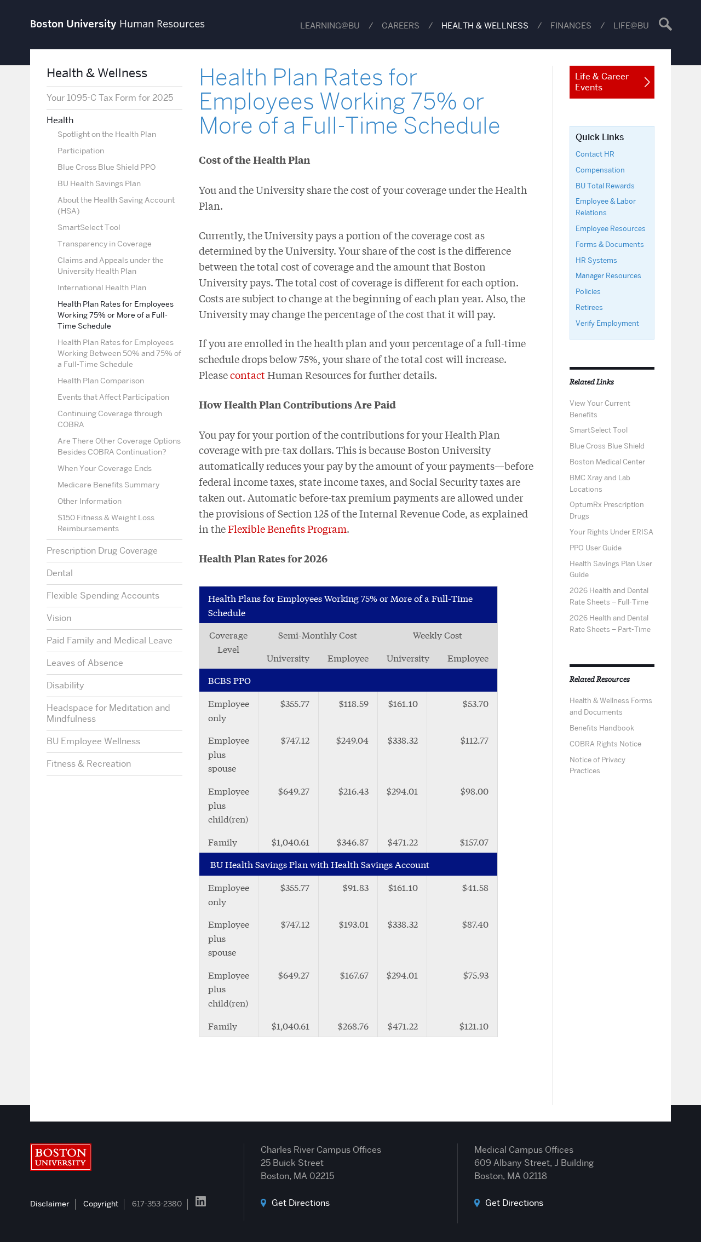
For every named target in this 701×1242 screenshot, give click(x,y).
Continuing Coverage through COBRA (110, 419)
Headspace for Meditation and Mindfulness (108, 713)
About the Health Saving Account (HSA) (116, 205)
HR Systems (596, 260)
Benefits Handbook (602, 728)
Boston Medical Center (607, 462)
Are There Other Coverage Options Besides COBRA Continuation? (119, 446)
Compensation (600, 170)
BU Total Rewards (605, 186)
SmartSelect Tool (89, 227)
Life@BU (631, 25)
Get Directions (301, 1203)
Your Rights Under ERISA (611, 532)
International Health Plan (102, 287)
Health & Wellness (484, 25)
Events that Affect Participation (113, 397)
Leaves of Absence (85, 663)
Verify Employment (607, 323)
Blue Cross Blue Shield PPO (107, 167)
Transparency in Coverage (105, 244)
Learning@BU (330, 25)
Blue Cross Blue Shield (607, 446)
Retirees (589, 307)
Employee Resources (611, 228)
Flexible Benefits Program (287, 528)
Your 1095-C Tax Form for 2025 (110, 98)
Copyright (100, 1204)
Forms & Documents (610, 244)
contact (247, 374)
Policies (588, 291)
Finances (570, 25)
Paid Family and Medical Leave (110, 640)
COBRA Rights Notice (605, 744)
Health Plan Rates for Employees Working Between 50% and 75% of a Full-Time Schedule (119, 353)
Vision (59, 618)
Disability (65, 685)
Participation (81, 151)
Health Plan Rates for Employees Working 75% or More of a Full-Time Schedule (116, 315)
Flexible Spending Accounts (103, 595)
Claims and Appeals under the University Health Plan (111, 265)
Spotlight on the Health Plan (107, 134)
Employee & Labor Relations (606, 206)
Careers (401, 25)
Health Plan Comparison (101, 381)
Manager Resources (608, 275)
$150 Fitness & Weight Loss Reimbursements (106, 523)
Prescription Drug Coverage (102, 550)
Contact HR (595, 154)
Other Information (90, 501)
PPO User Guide (596, 548)
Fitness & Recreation (89, 763)
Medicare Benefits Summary (108, 485)
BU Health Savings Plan (99, 183)
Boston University (60, 1157)
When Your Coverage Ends (105, 468)
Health (60, 120)
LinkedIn (201, 1201)
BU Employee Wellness (93, 741)
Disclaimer (50, 1204)
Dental (60, 573)
